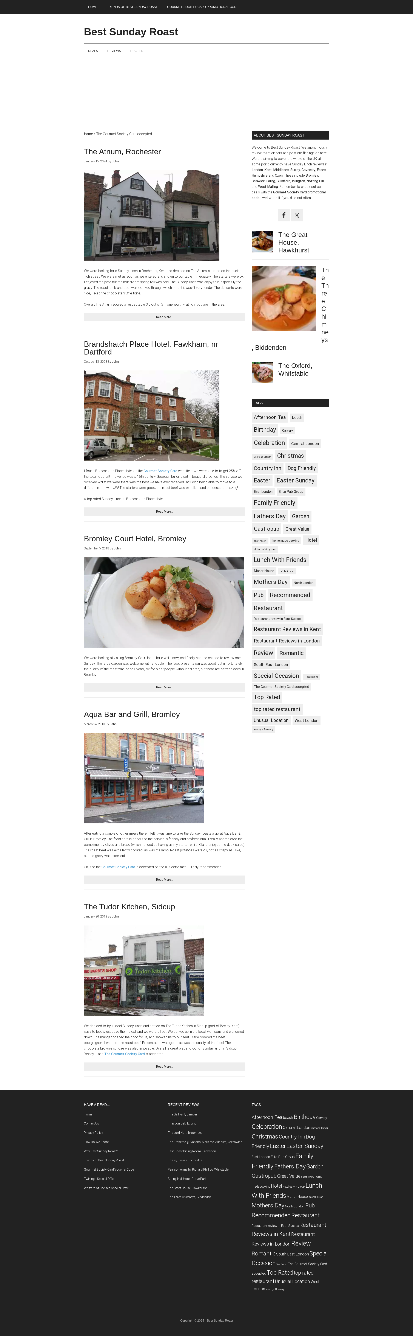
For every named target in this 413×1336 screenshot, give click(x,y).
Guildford (283, 181)
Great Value (297, 529)
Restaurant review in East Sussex (277, 619)
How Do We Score (96, 1142)
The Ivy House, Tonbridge (185, 1160)
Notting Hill (315, 181)
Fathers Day (270, 516)
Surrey (295, 170)
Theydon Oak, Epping (182, 1123)
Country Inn (267, 468)
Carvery (287, 430)
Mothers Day (271, 581)
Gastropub (266, 529)
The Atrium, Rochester (122, 151)
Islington (298, 181)
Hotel (311, 540)
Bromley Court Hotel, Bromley (135, 538)
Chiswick (258, 181)
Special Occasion (276, 675)
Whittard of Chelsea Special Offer (106, 1188)
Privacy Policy (93, 1132)
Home (88, 1114)
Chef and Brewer (262, 457)
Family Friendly (274, 502)
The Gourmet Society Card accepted (281, 687)
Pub (259, 595)
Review (263, 652)
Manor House (264, 571)
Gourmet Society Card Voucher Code (109, 1169)
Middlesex (281, 170)
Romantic (291, 653)
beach (297, 417)
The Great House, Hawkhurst (293, 242)
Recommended (290, 595)
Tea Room (311, 676)
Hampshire (260, 175)
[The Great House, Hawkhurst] (262, 242)
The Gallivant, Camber (182, 1114)
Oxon (279, 175)
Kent (268, 170)
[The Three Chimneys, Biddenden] (284, 299)
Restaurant (268, 608)
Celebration (269, 442)
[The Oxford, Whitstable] (262, 373)
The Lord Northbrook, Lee (185, 1132)
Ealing (270, 181)
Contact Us (91, 1123)
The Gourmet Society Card (124, 1054)
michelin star (287, 571)
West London (306, 720)
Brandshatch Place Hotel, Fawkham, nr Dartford (151, 348)
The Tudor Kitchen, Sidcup (129, 906)
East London (263, 492)
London (257, 170)
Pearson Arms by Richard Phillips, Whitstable (198, 1169)
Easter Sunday (295, 480)
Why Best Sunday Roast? (101, 1151)
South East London (271, 664)
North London (303, 583)
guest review (260, 541)
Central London (305, 443)
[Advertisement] (206, 90)
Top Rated (267, 697)
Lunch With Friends (280, 559)
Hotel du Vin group (265, 549)
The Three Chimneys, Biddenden (189, 1197)
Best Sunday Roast (131, 31)
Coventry (308, 170)
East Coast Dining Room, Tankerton (192, 1151)
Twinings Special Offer (99, 1178)
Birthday (265, 429)
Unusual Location (271, 720)
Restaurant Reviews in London (287, 641)
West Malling (268, 187)
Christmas (290, 455)
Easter (262, 480)
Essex (321, 170)
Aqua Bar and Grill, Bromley (132, 714)
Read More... (164, 317)
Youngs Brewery (263, 729)
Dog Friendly (302, 468)
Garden (300, 516)
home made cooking (286, 540)
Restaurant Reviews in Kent (287, 629)
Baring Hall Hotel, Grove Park (187, 1178)
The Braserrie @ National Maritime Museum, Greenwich (205, 1142)
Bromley (312, 175)
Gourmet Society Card (160, 471)
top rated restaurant (277, 709)
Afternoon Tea (270, 417)
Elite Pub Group (291, 491)
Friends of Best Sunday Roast (104, 1160)
